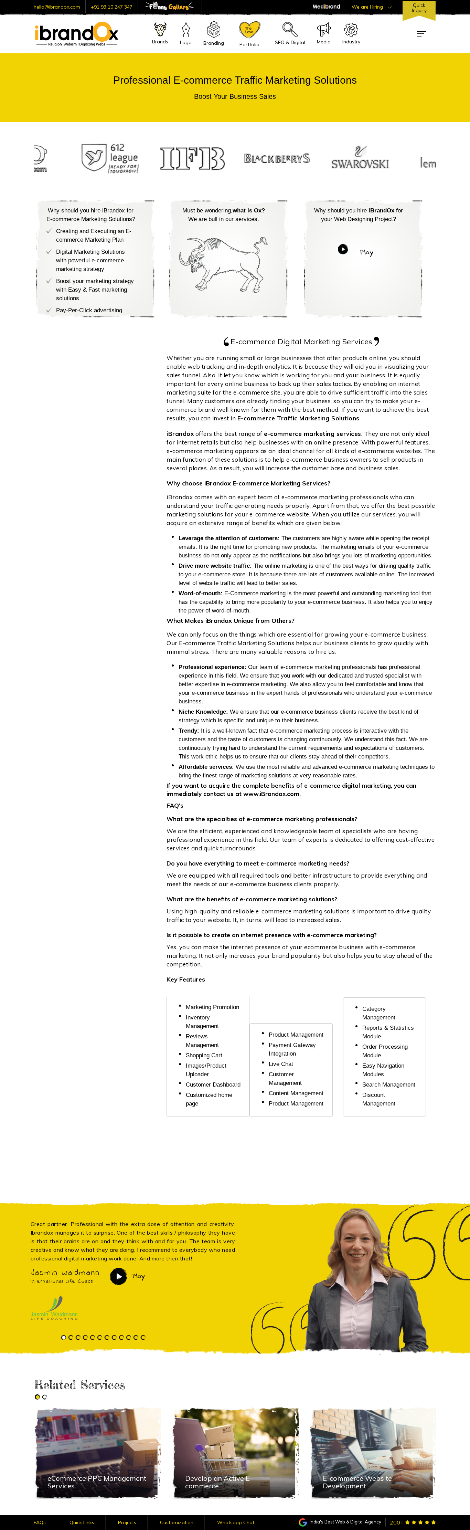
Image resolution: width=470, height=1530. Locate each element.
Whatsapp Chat (235, 1522)
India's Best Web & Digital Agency (345, 1521)
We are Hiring (368, 7)
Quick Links (82, 1522)
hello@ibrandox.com (57, 7)
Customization (176, 1522)
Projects (127, 1522)
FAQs (40, 1522)
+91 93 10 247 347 (111, 7)
